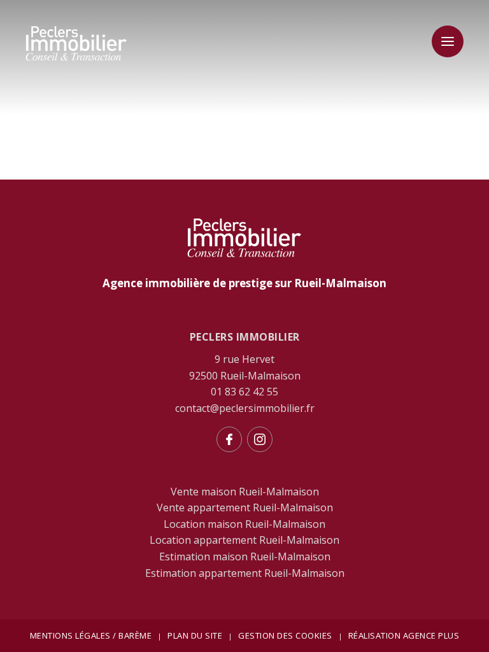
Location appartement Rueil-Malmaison (244, 540)
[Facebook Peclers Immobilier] (229, 439)
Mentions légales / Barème (91, 635)
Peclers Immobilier (245, 337)
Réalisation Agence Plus (404, 635)
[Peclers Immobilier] (76, 58)
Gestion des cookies (285, 635)
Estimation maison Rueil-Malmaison (244, 556)
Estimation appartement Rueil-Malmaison (244, 573)
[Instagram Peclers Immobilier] (260, 439)
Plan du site (194, 635)
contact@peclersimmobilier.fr (245, 408)
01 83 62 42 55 (244, 392)
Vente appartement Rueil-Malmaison (245, 507)
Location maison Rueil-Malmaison (244, 524)
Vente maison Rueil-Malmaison (245, 492)
